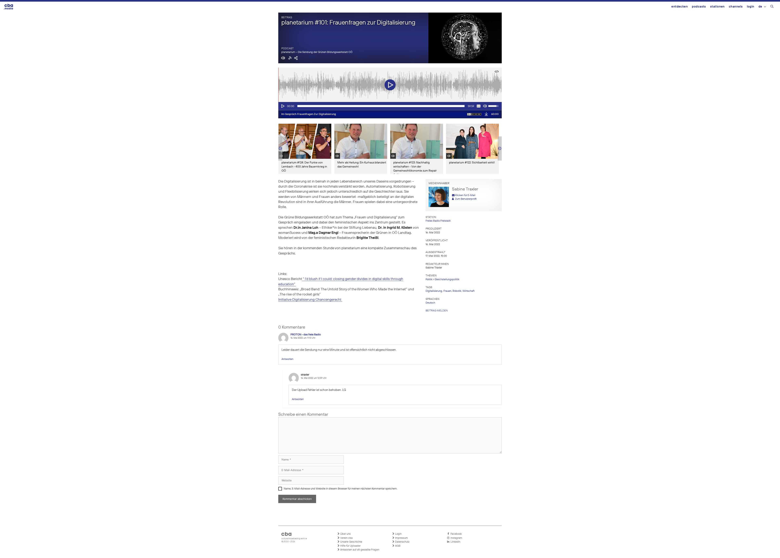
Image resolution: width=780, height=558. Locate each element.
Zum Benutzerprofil (465, 199)
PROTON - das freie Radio (305, 334)
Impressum (401, 538)
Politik (429, 279)
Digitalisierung (434, 291)
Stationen (717, 6)
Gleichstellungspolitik (446, 279)
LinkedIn (454, 542)
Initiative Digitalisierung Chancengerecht (310, 300)
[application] (390, 106)
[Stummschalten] (485, 106)
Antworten (287, 359)
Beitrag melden (437, 310)
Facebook (455, 534)
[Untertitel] (479, 106)
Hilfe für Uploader (350, 546)
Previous (280, 149)
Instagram (455, 538)
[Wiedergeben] (283, 106)
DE (760, 6)
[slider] (381, 106)
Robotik (457, 291)
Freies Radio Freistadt (438, 221)
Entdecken (679, 6)
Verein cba (346, 538)
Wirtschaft (468, 291)
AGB (397, 546)
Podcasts (699, 6)
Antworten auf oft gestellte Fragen (359, 549)
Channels (736, 6)
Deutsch (430, 303)
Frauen (447, 291)
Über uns (345, 534)
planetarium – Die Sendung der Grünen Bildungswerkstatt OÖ (316, 52)
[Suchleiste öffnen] (772, 7)
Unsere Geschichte (351, 542)
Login (750, 6)
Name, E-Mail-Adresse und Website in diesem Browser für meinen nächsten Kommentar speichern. (340, 488)
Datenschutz (402, 542)
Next (500, 149)
